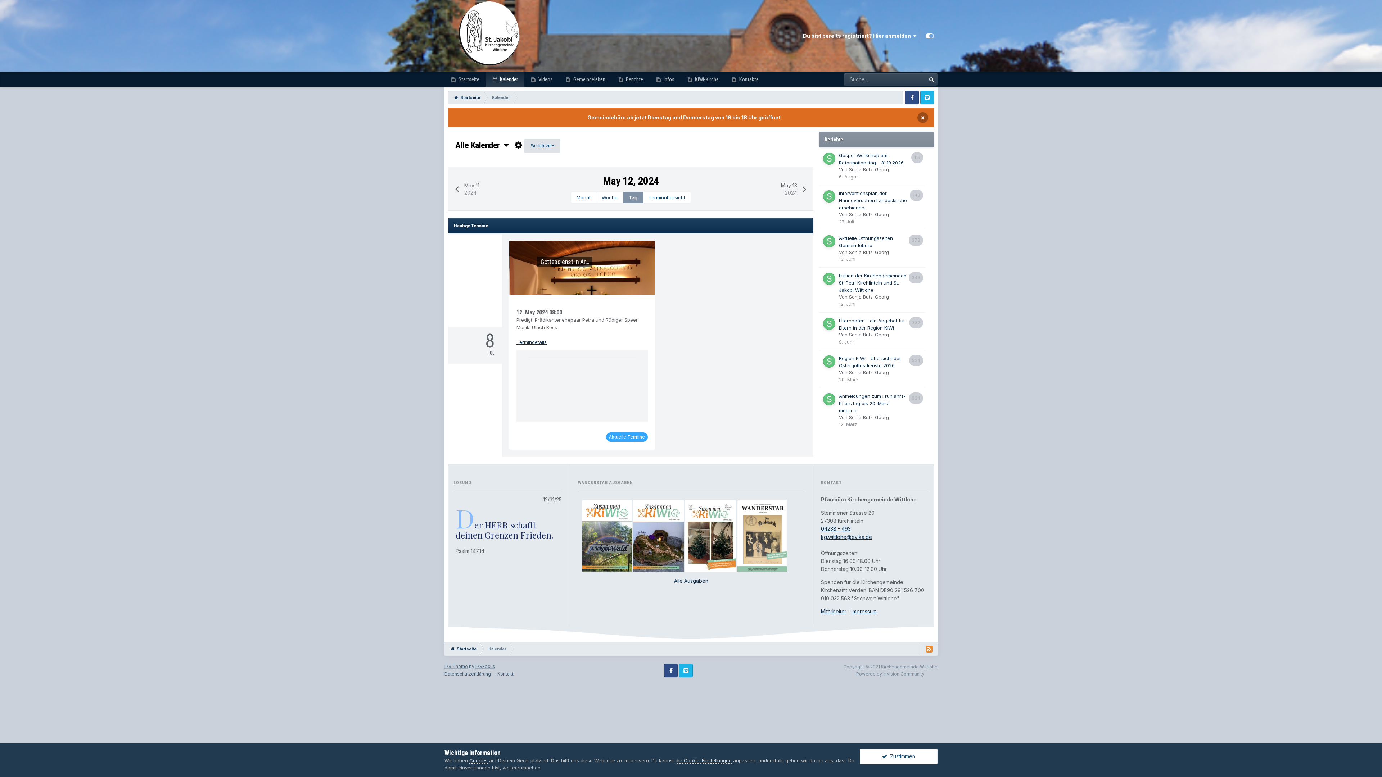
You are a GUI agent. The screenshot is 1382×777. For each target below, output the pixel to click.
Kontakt (505, 674)
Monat (584, 197)
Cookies (478, 760)
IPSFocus (485, 666)
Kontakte (748, 79)
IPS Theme (456, 666)
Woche (610, 197)
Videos (545, 79)
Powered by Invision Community (890, 674)
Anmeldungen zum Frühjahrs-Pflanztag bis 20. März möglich (872, 403)
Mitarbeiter (833, 611)
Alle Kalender (479, 145)
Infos (668, 79)
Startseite (468, 79)
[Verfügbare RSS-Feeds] (929, 649)
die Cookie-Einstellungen (704, 760)
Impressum (864, 611)
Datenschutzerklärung (467, 674)
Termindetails (531, 342)
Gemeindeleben (588, 79)
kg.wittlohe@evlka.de (846, 537)
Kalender (508, 79)
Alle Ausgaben (691, 581)
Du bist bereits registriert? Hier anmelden (858, 36)
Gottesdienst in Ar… (565, 261)
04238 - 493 (836, 529)
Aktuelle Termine (627, 437)
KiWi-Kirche (706, 79)
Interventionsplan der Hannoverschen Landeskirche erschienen (873, 200)
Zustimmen (901, 756)
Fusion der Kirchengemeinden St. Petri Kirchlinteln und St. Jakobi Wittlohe (873, 283)
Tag (633, 197)
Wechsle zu (541, 145)
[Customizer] (930, 35)
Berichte (634, 79)
